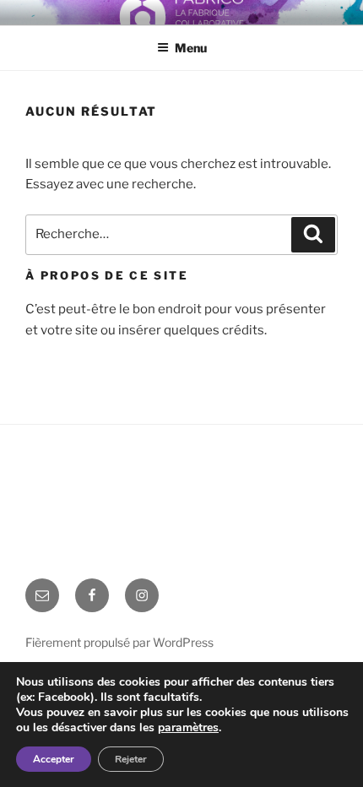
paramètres (188, 727)
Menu (191, 48)
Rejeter (131, 759)
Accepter (53, 759)
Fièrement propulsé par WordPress (119, 642)
